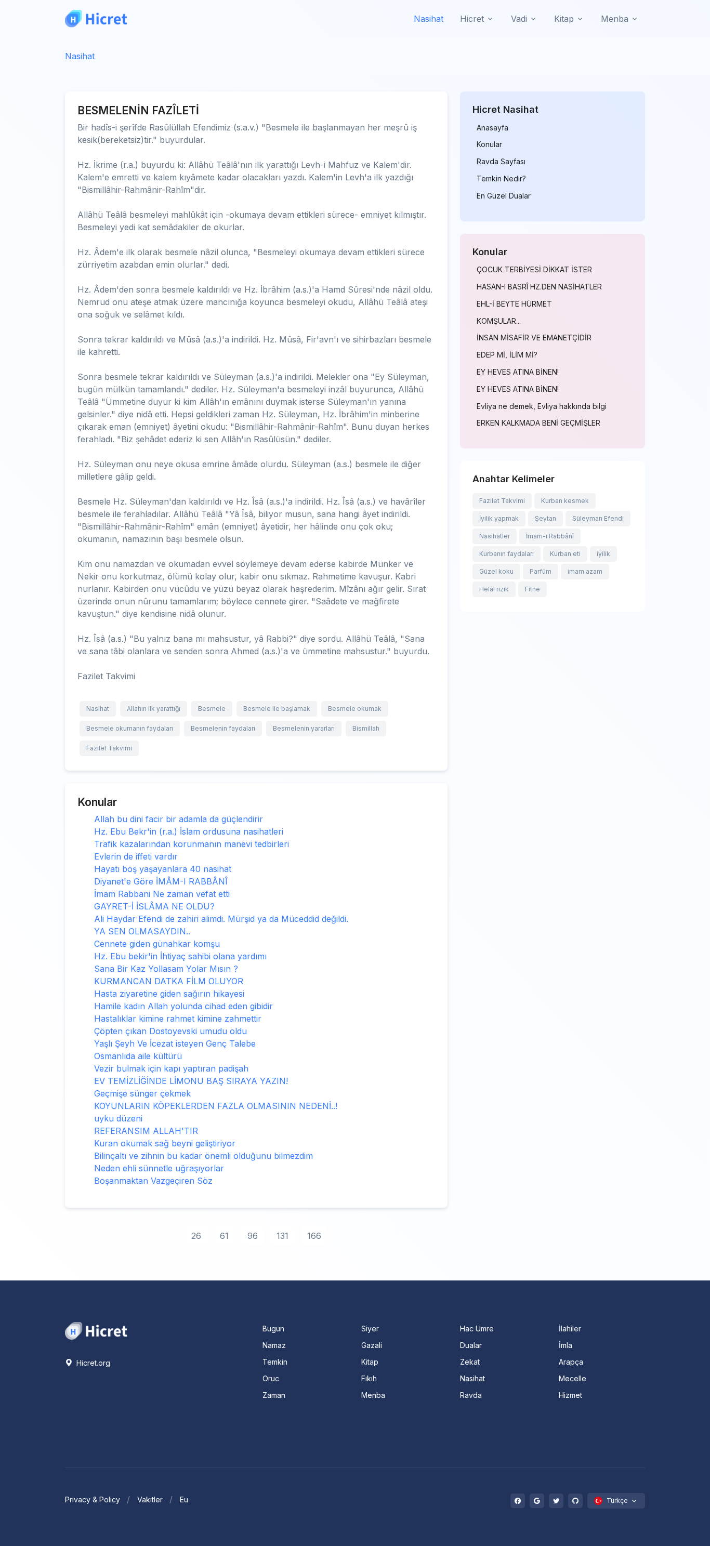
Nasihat (428, 19)
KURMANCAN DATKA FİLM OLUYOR (168, 981)
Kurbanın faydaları (506, 554)
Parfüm (540, 571)
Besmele (212, 708)
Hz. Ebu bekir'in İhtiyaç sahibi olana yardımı (180, 956)
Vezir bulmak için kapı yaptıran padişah (171, 1068)
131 (282, 1236)
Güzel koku (496, 571)
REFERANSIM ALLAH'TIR (146, 1131)
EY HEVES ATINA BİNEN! (518, 372)
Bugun (273, 1328)
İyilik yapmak (499, 518)
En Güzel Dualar (504, 196)
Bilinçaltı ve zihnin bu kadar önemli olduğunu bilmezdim (203, 1156)
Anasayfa (492, 128)
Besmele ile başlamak (276, 708)
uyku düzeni (118, 1118)
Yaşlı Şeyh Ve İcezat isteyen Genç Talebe (175, 1043)
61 (224, 1236)
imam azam (585, 571)
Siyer (370, 1328)
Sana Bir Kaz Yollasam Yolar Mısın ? (166, 968)
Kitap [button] (564, 19)
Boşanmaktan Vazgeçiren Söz (153, 1180)
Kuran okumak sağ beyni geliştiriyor (164, 1143)
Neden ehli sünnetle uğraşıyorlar (159, 1168)
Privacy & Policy (92, 1499)
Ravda (471, 1395)
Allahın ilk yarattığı (153, 708)
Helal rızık (494, 589)
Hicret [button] (472, 19)
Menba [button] (614, 19)
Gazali (371, 1345)
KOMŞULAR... (499, 321)
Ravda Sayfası (501, 161)
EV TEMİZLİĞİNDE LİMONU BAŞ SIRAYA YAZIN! (191, 1081)
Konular (489, 144)
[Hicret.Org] (96, 18)
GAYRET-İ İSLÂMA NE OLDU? (154, 906)
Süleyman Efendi (598, 518)
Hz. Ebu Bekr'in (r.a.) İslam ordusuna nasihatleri (188, 831)
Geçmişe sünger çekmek (142, 1093)
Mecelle (572, 1378)
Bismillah (365, 728)
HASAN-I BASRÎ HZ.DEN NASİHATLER (539, 287)
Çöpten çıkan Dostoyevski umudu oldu (170, 1031)
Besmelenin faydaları (223, 728)
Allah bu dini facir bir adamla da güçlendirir (178, 819)
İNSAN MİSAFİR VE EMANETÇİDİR (534, 338)
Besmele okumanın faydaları (129, 728)
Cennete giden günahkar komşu (157, 944)
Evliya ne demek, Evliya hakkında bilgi (542, 406)
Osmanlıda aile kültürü (138, 1056)
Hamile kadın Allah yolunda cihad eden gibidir (183, 1006)
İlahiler (570, 1328)
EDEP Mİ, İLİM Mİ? (507, 355)
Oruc (270, 1378)
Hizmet (570, 1395)
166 (314, 1236)
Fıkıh (369, 1378)
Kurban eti (565, 554)
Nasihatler (494, 536)
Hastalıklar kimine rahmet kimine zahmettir (177, 1018)
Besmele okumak (355, 708)
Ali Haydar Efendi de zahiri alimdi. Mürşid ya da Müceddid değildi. (221, 919)
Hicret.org (92, 1362)
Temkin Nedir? (501, 179)
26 (196, 1236)
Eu (184, 1499)
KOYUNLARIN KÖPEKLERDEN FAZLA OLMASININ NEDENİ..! (215, 1106)
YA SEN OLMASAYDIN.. (142, 931)
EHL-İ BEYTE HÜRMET (514, 304)
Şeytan (545, 518)
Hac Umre (477, 1328)
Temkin (274, 1361)
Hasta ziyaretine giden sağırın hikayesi (169, 993)
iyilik (603, 554)
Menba (373, 1395)
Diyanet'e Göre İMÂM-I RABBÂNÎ (161, 881)
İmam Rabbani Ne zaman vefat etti (162, 894)
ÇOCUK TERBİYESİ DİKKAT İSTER (534, 270)
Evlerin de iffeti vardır (136, 856)
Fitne (532, 589)
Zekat (470, 1361)
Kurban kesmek (565, 501)
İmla (565, 1345)
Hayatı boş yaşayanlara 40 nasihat (162, 869)
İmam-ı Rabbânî (550, 536)
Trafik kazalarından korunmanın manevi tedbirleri (191, 844)
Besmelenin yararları (304, 728)
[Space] (96, 1330)
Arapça (571, 1361)
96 (252, 1236)
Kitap (369, 1361)
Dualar (471, 1345)
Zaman (273, 1395)
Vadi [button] (519, 19)
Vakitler (150, 1499)
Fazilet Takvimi (109, 748)
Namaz (274, 1345)
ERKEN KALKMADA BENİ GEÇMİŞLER (538, 423)
